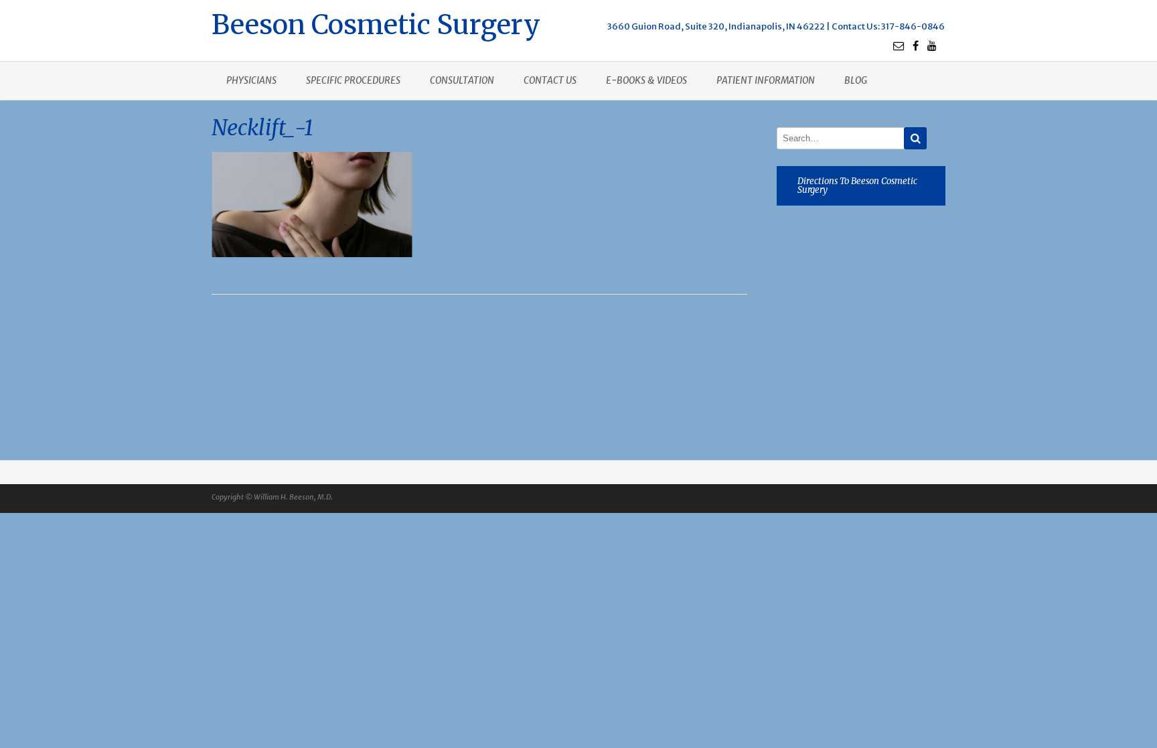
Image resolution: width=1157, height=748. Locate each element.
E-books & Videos (646, 80)
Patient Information (765, 80)
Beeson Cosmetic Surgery (376, 23)
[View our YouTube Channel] (932, 45)
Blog (855, 80)
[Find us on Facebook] (916, 45)
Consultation (462, 80)
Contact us (550, 80)
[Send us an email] (898, 45)
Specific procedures (353, 80)
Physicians (251, 80)
